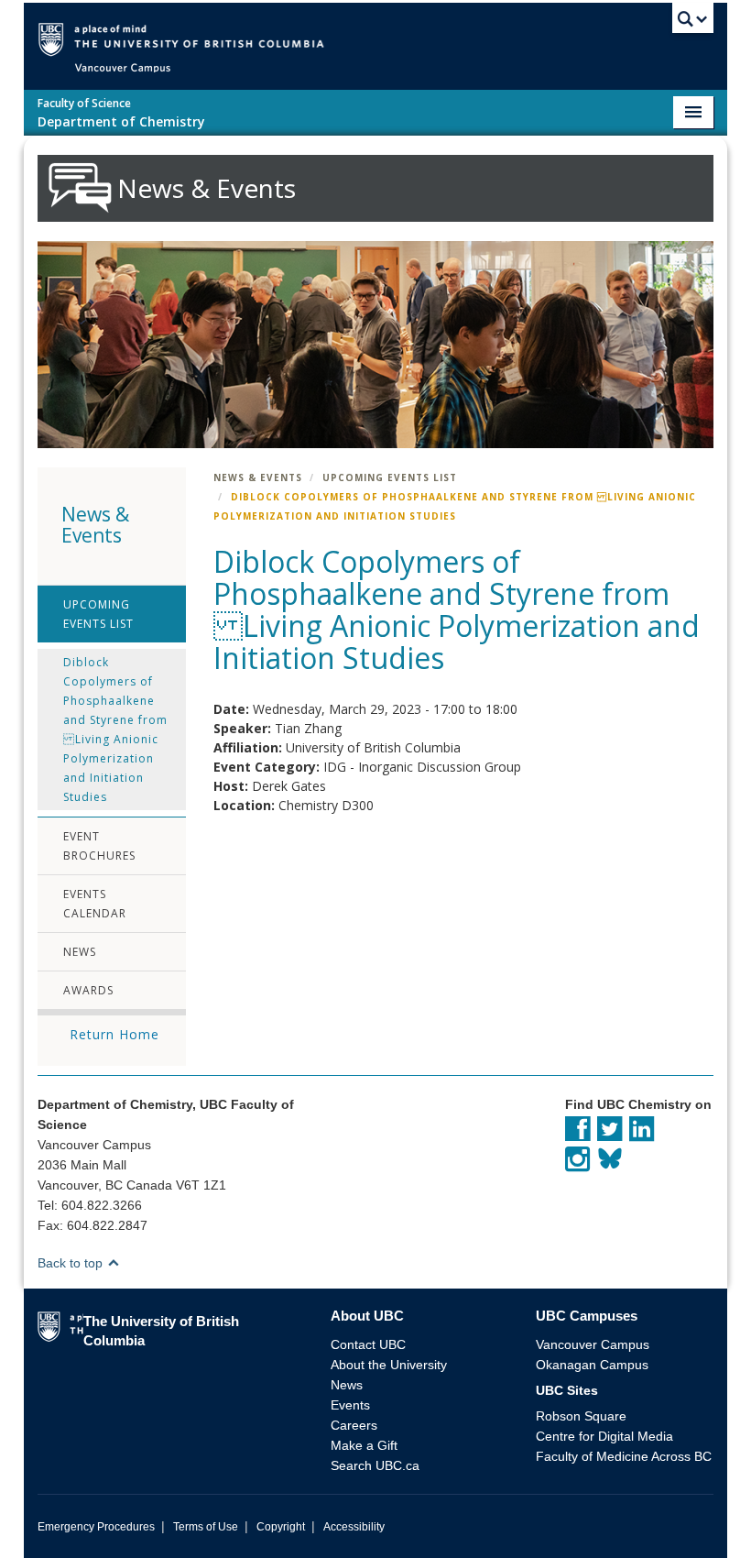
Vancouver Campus (592, 1344)
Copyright (280, 1526)
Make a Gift (364, 1445)
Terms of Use (205, 1526)
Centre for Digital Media (604, 1436)
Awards (88, 990)
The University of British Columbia (402, 38)
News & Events (257, 477)
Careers (354, 1425)
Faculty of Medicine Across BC (624, 1456)
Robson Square (581, 1416)
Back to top (72, 1263)
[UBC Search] (692, 23)
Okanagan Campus (592, 1364)
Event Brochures (99, 845)
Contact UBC (368, 1344)
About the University (389, 1364)
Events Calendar (94, 903)
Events (350, 1405)
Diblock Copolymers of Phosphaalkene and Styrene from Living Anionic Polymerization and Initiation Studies (115, 729)
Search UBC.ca (375, 1465)
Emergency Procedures (96, 1526)
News (79, 952)
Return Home (114, 1034)
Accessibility (354, 1526)
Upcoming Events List (98, 614)
